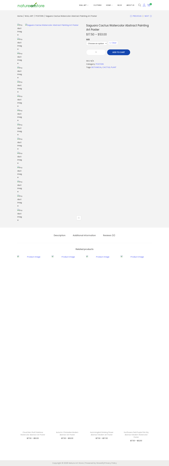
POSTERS (40, 16)
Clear (114, 42)
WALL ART (29, 16)
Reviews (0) (109, 235)
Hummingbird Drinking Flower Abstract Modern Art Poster (101, 433)
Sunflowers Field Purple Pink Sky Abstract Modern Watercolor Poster (136, 434)
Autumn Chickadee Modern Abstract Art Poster (67, 433)
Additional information (84, 235)
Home (20, 16)
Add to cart (118, 52)
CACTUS (106, 67)
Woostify (100, 463)
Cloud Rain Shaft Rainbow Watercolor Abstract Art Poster (32, 433)
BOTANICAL (96, 67)
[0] (148, 5)
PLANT (113, 67)
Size (88, 39)
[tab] (59, 235)
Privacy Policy (110, 463)
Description (59, 235)
